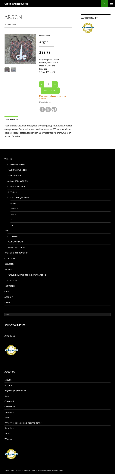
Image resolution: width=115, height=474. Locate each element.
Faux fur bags (14, 175)
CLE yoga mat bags (16, 186)
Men (6, 231)
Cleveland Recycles (16, 3)
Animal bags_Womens (17, 181)
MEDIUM (14, 209)
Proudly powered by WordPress (50, 470)
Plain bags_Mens (15, 242)
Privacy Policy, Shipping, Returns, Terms (26, 275)
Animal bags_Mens (16, 247)
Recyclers (9, 264)
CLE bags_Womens (16, 164)
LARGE (13, 214)
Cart (6, 291)
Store (7, 302)
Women (8, 159)
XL (11, 220)
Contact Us (12, 280)
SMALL (13, 203)
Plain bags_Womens (17, 170)
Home (7, 24)
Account (8, 297)
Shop (13, 24)
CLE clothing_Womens (18, 197)
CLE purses (12, 192)
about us (8, 269)
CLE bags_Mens (14, 236)
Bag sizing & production (16, 253)
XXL (12, 225)
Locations (9, 286)
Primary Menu (111, 3)
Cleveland (9, 258)
